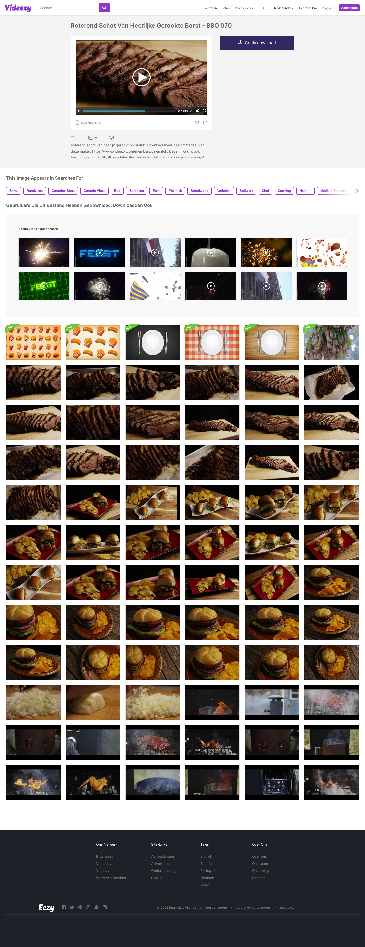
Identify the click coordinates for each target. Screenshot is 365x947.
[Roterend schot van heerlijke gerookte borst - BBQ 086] (33, 462)
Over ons (259, 856)
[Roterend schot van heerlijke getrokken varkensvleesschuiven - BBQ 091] (272, 582)
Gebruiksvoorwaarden (253, 907)
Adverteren (160, 863)
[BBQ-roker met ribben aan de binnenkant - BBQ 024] (272, 742)
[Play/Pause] (79, 111)
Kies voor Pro (307, 8)
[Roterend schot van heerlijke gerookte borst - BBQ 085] (212, 462)
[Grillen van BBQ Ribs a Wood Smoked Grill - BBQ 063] (152, 742)
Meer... (206, 885)
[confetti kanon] (322, 253)
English (206, 856)
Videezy (103, 870)
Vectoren (210, 8)
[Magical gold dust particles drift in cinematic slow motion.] (266, 253)
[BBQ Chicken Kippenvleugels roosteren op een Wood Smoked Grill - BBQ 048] (93, 782)
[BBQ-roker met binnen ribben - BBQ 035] (212, 782)
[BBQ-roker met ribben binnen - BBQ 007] (93, 742)
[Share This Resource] (206, 122)
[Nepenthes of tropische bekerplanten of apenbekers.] (331, 342)
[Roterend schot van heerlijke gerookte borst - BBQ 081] (33, 502)
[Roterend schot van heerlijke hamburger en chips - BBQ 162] (331, 622)
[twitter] (72, 907)
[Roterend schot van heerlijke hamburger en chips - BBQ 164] (33, 662)
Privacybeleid (284, 907)
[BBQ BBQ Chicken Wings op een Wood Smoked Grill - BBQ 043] (331, 782)
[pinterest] (80, 907)
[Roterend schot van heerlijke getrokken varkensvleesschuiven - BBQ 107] (93, 542)
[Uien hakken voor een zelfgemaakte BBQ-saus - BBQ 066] (33, 702)
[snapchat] (96, 907)
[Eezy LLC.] (46, 907)
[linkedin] (105, 907)
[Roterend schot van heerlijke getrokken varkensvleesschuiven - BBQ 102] (212, 502)
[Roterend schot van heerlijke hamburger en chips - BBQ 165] (272, 622)
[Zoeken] (104, 7)
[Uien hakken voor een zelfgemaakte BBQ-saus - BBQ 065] (152, 702)
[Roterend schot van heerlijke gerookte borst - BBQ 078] (331, 462)
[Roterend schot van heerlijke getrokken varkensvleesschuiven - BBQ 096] (212, 582)
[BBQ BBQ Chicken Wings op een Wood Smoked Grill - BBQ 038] (33, 782)
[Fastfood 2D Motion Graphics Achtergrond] (93, 342)
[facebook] (64, 907)
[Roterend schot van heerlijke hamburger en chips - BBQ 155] (93, 662)
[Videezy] (18, 8)
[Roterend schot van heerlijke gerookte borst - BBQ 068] (33, 422)
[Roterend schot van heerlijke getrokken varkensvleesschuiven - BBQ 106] (272, 502)
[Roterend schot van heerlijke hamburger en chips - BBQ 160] (212, 662)
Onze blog (260, 870)
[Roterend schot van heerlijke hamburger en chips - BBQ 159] (272, 662)
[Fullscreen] (204, 111)
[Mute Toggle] (198, 111)
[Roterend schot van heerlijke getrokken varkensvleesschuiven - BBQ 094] (93, 582)
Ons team (260, 863)
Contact (258, 878)
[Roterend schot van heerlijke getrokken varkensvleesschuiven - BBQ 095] (152, 542)
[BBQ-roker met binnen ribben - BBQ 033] (331, 742)
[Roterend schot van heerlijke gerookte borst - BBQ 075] (212, 422)
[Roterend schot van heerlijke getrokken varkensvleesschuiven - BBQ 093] (33, 542)
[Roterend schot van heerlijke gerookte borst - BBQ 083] (212, 382)
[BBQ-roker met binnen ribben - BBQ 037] (212, 702)
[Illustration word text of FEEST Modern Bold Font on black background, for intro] (99, 253)
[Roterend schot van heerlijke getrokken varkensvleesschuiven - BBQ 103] (331, 502)
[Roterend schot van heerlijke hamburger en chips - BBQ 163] (331, 582)
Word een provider (111, 878)
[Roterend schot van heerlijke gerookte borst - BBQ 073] (33, 382)
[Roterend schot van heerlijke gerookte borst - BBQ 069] (272, 382)
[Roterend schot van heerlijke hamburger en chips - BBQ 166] (212, 622)
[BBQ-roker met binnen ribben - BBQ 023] (33, 742)
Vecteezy (103, 863)
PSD (261, 8)
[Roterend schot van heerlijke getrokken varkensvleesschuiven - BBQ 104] (272, 542)
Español (206, 863)
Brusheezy (104, 856)
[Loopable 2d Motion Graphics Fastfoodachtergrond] (33, 342)
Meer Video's (244, 8)
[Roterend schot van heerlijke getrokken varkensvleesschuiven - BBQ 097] (93, 502)
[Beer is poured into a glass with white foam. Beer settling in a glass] (210, 253)
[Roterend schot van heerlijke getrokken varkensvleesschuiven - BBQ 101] (33, 582)
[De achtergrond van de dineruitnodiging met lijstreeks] (152, 342)
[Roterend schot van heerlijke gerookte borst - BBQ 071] (93, 462)
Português (208, 870)
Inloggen (328, 8)
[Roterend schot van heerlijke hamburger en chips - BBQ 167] (152, 622)
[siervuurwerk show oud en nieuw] (322, 287)
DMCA (156, 878)
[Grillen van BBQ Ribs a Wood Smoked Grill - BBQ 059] (331, 702)
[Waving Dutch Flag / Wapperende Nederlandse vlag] (155, 253)
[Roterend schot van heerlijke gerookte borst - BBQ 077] (152, 422)
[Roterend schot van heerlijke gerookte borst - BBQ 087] (93, 422)
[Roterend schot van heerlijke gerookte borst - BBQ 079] (152, 382)
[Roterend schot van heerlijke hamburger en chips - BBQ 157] (93, 622)
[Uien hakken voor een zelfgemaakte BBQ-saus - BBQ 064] (93, 702)
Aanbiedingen (162, 856)
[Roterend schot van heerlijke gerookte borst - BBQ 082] (152, 462)
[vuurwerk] (99, 287)
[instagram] (88, 907)
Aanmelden (349, 8)
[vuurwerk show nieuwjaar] (210, 287)
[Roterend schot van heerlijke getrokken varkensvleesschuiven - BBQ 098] (152, 582)
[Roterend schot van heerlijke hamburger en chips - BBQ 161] (33, 622)
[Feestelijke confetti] (155, 287)
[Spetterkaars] (44, 253)
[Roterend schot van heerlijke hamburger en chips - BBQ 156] (152, 662)
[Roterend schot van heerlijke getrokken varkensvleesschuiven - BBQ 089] (212, 542)
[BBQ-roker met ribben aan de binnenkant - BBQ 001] (272, 782)
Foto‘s (226, 8)
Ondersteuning (163, 870)
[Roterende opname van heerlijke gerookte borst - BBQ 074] (331, 422)
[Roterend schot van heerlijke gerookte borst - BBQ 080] (331, 382)
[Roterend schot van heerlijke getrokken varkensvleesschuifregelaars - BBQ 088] (331, 542)
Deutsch (207, 878)
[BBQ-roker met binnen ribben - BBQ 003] (272, 702)
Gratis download (260, 42)
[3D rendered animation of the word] (44, 287)
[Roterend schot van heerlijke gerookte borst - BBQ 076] (272, 422)
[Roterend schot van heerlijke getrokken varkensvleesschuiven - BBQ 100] (152, 502)
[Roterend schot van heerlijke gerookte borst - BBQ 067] (272, 462)
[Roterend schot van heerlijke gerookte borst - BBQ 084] (93, 382)
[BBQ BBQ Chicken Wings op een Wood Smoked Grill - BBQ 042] (212, 742)
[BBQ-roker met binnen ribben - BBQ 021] (152, 782)
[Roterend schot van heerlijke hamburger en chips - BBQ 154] (331, 662)
